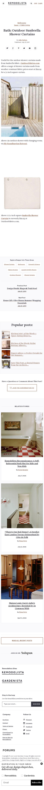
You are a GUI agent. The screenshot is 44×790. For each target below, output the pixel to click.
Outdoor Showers (15, 275)
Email (27, 733)
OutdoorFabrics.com (30, 63)
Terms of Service (8, 726)
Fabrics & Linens (13, 269)
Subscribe (36, 783)
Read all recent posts (22, 640)
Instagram (29, 723)
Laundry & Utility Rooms (28, 269)
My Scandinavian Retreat (15, 144)
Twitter (28, 730)
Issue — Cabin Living (22, 25)
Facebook (29, 726)
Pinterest (29, 719)
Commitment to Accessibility (8, 733)
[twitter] (24, 48)
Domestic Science (34, 264)
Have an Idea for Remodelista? (8, 738)
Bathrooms (22, 23)
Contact (5, 723)
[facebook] (13, 48)
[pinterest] (18, 48)
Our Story (6, 719)
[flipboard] (7, 48)
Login (40, 3)
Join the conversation (23, 388)
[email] (30, 48)
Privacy (5, 729)
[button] (31, 3)
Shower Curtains (9, 264)
